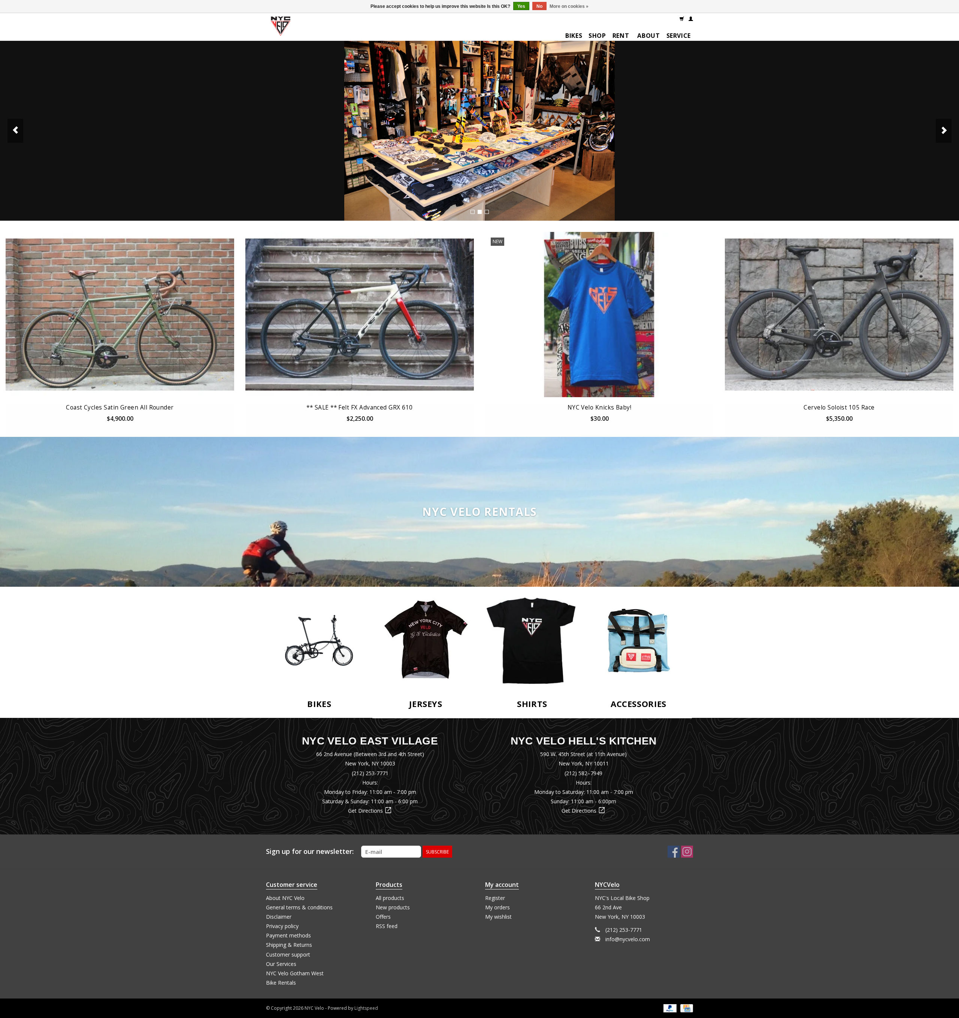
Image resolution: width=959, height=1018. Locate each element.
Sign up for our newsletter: (310, 851)
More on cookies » (569, 6)
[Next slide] (944, 131)
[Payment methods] (669, 1008)
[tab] (473, 212)
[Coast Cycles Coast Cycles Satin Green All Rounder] (120, 314)
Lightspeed (366, 1008)
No (539, 6)
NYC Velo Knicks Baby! (600, 407)
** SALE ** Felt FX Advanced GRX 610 (359, 407)
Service (678, 35)
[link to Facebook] (674, 852)
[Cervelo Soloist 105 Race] (839, 314)
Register (495, 897)
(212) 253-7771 (370, 773)
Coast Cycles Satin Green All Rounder (120, 407)
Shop (597, 35)
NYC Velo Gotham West (295, 973)
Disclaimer (278, 916)
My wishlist (498, 916)
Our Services (281, 963)
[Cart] (682, 18)
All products (390, 897)
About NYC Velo (285, 897)
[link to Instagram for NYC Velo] (687, 852)
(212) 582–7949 (583, 773)
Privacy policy (282, 926)
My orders (497, 907)
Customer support (288, 954)
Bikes (573, 35)
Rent (620, 35)
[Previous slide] (15, 131)
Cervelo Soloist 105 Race (839, 407)
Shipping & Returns (289, 944)
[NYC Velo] (280, 27)
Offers (383, 916)
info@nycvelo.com (627, 939)
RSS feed (386, 926)
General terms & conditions (299, 907)
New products (393, 907)
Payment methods (288, 935)
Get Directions (370, 810)
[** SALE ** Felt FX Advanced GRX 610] (359, 314)
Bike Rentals (281, 982)
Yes (521, 6)
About (648, 35)
